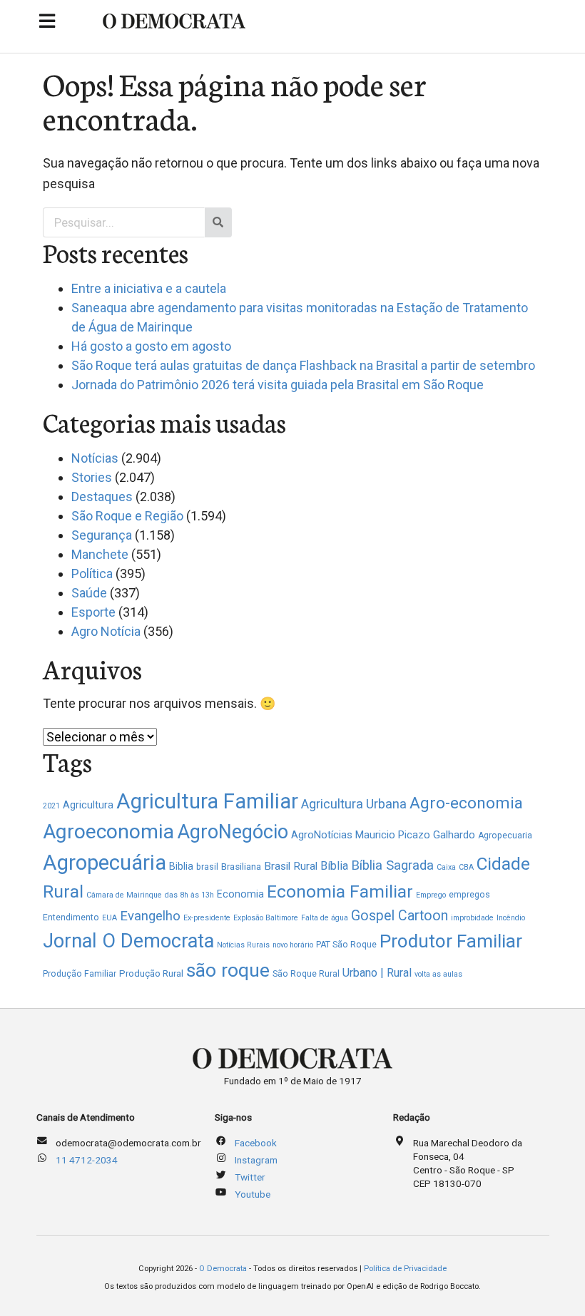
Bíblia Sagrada (392, 865)
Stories (91, 477)
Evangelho (150, 916)
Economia (240, 894)
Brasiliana (241, 866)
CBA (466, 867)
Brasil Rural (290, 866)
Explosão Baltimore (265, 917)
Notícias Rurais (243, 945)
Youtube (252, 1194)
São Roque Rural (306, 974)
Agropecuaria (505, 836)
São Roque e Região (127, 515)
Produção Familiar (79, 974)
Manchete (99, 554)
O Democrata (223, 1268)
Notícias (94, 458)
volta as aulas (438, 974)
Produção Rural (151, 973)
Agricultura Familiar (207, 801)
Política (92, 573)
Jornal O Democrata (128, 941)
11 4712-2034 (87, 1160)
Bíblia (334, 866)
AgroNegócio (232, 832)
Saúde (89, 592)
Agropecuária (104, 862)
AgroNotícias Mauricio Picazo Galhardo (383, 834)
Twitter (250, 1177)
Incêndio (511, 917)
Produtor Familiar (451, 941)
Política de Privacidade (405, 1268)
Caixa (446, 867)
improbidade (472, 917)
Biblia (181, 866)
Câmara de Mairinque (124, 895)
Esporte (93, 612)
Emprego (431, 895)
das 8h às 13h (189, 895)
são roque (228, 970)
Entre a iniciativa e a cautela (148, 288)
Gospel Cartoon (399, 916)
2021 (51, 806)
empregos (469, 895)
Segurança (101, 535)
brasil (207, 867)
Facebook (256, 1142)
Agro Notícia (106, 631)
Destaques (102, 496)
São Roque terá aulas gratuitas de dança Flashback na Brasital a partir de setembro (303, 365)
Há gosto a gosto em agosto (151, 346)
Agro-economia (466, 803)
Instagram (256, 1160)
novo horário (293, 945)
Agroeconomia (108, 831)
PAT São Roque (346, 945)
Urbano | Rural (377, 973)
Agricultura (88, 805)
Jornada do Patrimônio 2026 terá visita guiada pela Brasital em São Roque (277, 384)
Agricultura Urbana (354, 803)
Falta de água (324, 917)
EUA (109, 917)
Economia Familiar (340, 891)
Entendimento (71, 917)
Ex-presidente (206, 917)
